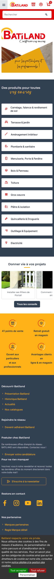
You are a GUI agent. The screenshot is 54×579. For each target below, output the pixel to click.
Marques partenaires (16, 524)
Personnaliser (27, 574)
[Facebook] (5, 504)
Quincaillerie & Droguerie (25, 218)
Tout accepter (18, 570)
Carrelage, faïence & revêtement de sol (28, 109)
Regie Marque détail (15, 529)
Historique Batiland (15, 398)
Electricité (16, 243)
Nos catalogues (13, 409)
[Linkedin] (39, 504)
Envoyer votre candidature (19, 454)
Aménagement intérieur (24, 134)
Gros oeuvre (18, 194)
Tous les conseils (27, 304)
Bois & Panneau (19, 170)
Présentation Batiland (16, 393)
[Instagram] (16, 504)
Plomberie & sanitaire (23, 146)
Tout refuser (38, 570)
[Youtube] (28, 504)
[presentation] (4, 4)
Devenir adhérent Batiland (19, 427)
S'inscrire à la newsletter (25, 481)
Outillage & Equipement (24, 231)
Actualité (9, 404)
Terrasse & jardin (20, 122)
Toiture (15, 182)
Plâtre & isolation (20, 206)
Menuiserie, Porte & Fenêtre (26, 158)
